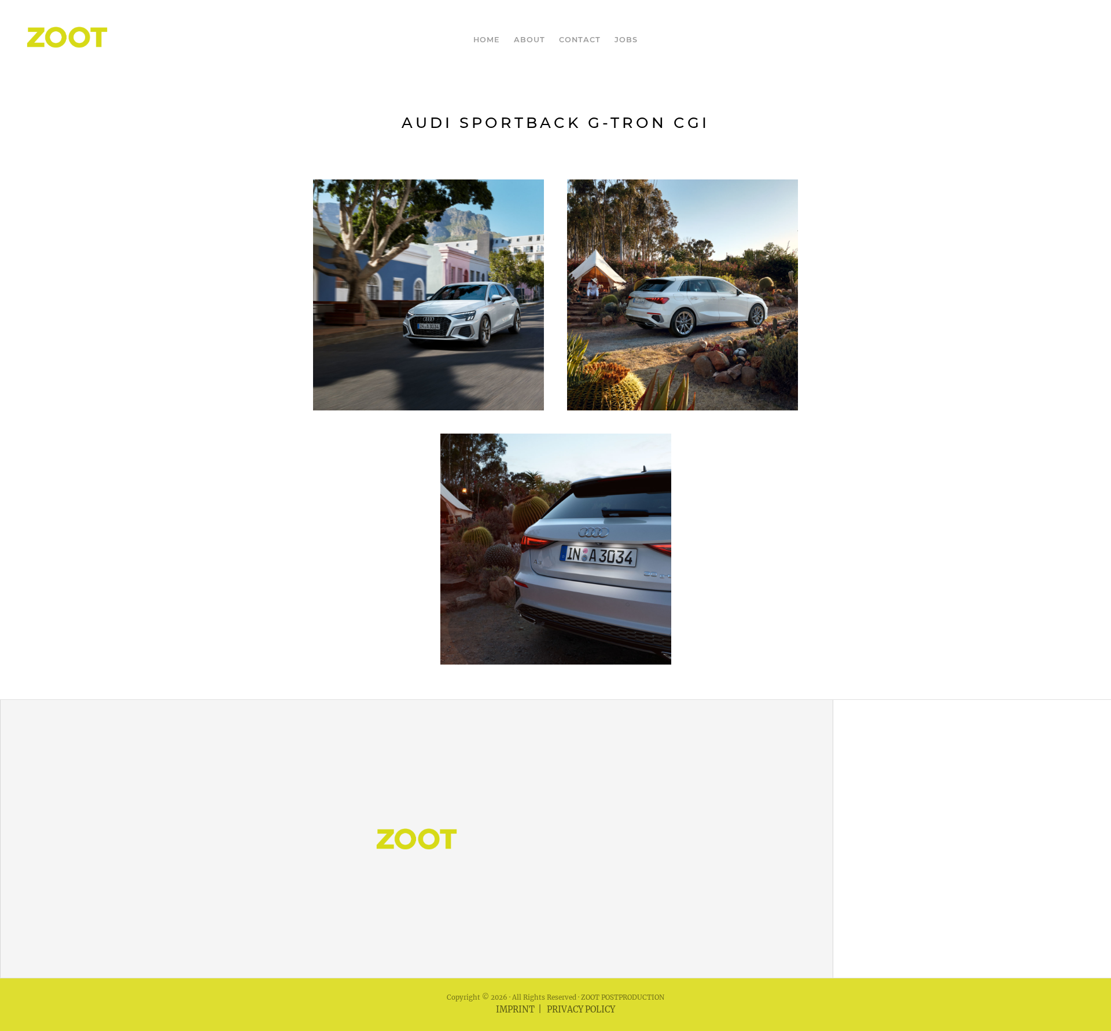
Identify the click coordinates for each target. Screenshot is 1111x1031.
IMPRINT (515, 1009)
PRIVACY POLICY (581, 1009)
